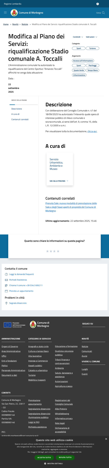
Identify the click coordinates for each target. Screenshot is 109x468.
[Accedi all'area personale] (97, 4)
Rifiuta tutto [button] (65, 457)
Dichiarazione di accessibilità (62, 429)
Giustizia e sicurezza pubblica (64, 352)
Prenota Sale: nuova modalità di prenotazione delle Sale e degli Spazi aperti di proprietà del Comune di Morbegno (71, 207)
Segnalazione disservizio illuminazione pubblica (39, 415)
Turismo (31, 375)
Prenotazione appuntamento (35, 402)
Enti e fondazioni (9, 360)
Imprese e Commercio (38, 360)
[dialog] (54, 452)
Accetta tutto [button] (44, 457)
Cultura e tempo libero (38, 351)
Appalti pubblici (35, 365)
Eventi (85, 374)
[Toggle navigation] (5, 12)
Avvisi (84, 356)
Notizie (25, 24)
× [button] (106, 439)
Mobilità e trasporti (37, 380)
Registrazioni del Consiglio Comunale (64, 402)
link (80, 452)
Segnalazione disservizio (39, 408)
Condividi (77, 36)
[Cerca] (103, 12)
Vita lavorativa (34, 356)
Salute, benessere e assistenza (64, 374)
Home (6, 24)
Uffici (4, 356)
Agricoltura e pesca (63, 386)
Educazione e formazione (66, 346)
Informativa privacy (64, 418)
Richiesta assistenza (37, 426)
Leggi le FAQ (33, 422)
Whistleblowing (62, 413)
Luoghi (85, 369)
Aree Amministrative (11, 351)
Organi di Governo (10, 346)
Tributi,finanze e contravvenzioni (62, 361)
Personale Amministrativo (13, 370)
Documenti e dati (9, 375)
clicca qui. (92, 131)
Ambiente (59, 368)
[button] (54, 463)
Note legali (60, 423)
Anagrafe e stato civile (38, 346)
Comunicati (87, 351)
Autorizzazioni (61, 381)
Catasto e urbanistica (37, 370)
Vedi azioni (90, 36)
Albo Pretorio (61, 408)
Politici (5, 365)
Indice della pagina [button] (19, 100)
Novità (15, 24)
